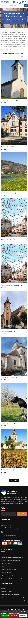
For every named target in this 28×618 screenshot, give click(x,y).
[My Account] (16, 2)
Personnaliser (23, 615)
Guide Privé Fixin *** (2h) (7, 470)
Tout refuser (14, 615)
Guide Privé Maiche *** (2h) (8, 147)
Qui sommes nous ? (6, 563)
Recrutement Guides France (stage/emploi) (11, 578)
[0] (19, 1)
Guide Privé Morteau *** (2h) (8, 193)
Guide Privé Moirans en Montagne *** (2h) (12, 285)
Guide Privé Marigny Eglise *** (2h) (10, 100)
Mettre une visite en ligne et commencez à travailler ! (13, 601)
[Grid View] (22, 53)
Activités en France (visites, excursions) (10, 554)
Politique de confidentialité (7, 575)
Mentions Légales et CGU (7, 572)
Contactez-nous (5, 566)
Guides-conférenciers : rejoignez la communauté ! (13, 597)
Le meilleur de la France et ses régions (10, 560)
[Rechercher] (26, 5)
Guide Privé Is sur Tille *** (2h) (9, 377)
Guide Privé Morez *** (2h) (8, 239)
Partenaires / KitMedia (6, 591)
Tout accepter (5, 615)
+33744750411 (7, 532)
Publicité (3, 588)
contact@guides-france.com (10, 535)
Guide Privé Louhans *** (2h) (8, 331)
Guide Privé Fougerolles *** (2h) (9, 423)
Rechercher (22, 514)
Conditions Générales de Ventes (9, 569)
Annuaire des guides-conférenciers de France (12, 557)
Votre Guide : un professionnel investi (10, 594)
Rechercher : (5, 508)
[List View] (22, 56)
